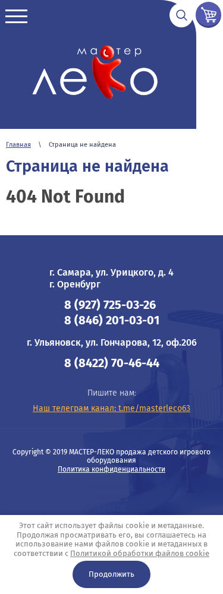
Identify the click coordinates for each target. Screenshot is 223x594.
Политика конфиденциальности (111, 469)
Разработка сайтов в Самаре (111, 497)
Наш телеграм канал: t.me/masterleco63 (111, 408)
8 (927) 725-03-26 (110, 305)
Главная (18, 144)
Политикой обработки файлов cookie (139, 553)
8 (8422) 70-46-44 (111, 363)
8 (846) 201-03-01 (111, 320)
